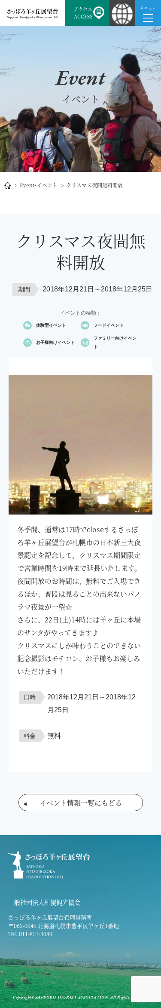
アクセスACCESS (82, 13)
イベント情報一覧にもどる (80, 803)
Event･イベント (39, 185)
